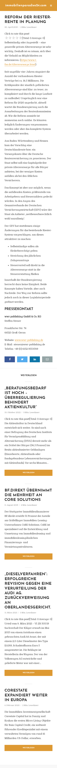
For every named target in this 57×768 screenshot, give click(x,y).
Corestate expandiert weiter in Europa (26, 695)
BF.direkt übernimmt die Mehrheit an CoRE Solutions (28, 495)
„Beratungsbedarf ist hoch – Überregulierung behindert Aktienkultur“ (25, 397)
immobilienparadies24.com (25, 5)
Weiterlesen (28, 473)
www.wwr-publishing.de (29, 340)
